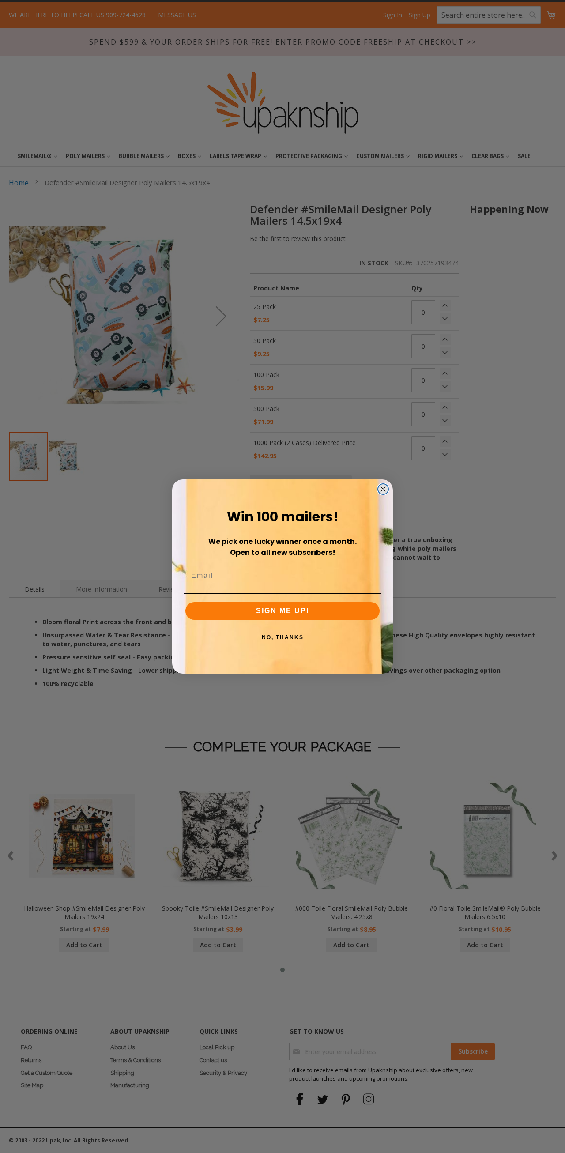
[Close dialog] (383, 489)
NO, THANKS (283, 637)
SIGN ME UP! (282, 610)
